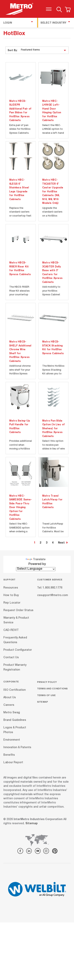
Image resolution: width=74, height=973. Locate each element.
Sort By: (12, 50)
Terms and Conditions (52, 688)
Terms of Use (46, 695)
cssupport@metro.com (52, 595)
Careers (8, 705)
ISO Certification (14, 690)
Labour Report (13, 762)
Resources (10, 588)
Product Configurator (17, 650)
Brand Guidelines (14, 720)
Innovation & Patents (17, 747)
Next (61, 543)
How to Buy (11, 595)
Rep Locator (11, 603)
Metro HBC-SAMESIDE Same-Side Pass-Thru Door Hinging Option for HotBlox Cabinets (20, 507)
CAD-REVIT (11, 630)
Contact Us (11, 657)
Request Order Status (18, 610)
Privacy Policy (47, 681)
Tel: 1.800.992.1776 (49, 588)
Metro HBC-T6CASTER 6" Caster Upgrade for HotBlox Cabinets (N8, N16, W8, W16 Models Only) (52, 191)
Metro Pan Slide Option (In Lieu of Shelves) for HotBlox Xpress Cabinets (53, 428)
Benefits (9, 755)
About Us (9, 697)
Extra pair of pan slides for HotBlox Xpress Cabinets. (19, 129)
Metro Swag (11, 712)
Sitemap (42, 701)
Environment (11, 739)
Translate (39, 559)
